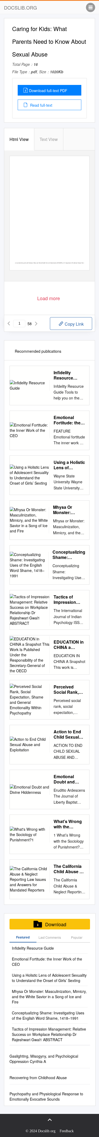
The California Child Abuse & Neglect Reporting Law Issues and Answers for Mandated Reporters (68, 869)
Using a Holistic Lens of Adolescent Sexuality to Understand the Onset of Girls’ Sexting (69, 465)
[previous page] (9, 323)
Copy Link (74, 324)
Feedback (67, 1131)
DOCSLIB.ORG (20, 7)
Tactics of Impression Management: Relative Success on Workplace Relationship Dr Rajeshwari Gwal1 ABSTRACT (69, 599)
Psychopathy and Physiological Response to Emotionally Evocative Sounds (46, 1096)
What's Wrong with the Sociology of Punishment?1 (68, 824)
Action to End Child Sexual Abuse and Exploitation (67, 734)
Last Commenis (50, 937)
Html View (19, 139)
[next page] (36, 323)
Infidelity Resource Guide (63, 375)
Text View (49, 139)
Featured (23, 937)
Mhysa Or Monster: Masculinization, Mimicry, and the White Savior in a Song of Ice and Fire (69, 510)
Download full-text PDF (48, 90)
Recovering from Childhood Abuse (38, 1077)
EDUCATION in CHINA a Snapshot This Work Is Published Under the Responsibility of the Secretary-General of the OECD (69, 644)
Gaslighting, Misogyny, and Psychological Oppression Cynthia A (44, 1058)
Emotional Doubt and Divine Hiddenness (66, 779)
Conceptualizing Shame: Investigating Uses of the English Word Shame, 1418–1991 (69, 554)
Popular (76, 937)
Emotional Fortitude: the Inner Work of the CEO (67, 420)
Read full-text (40, 105)
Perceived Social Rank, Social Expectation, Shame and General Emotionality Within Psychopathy (67, 689)
